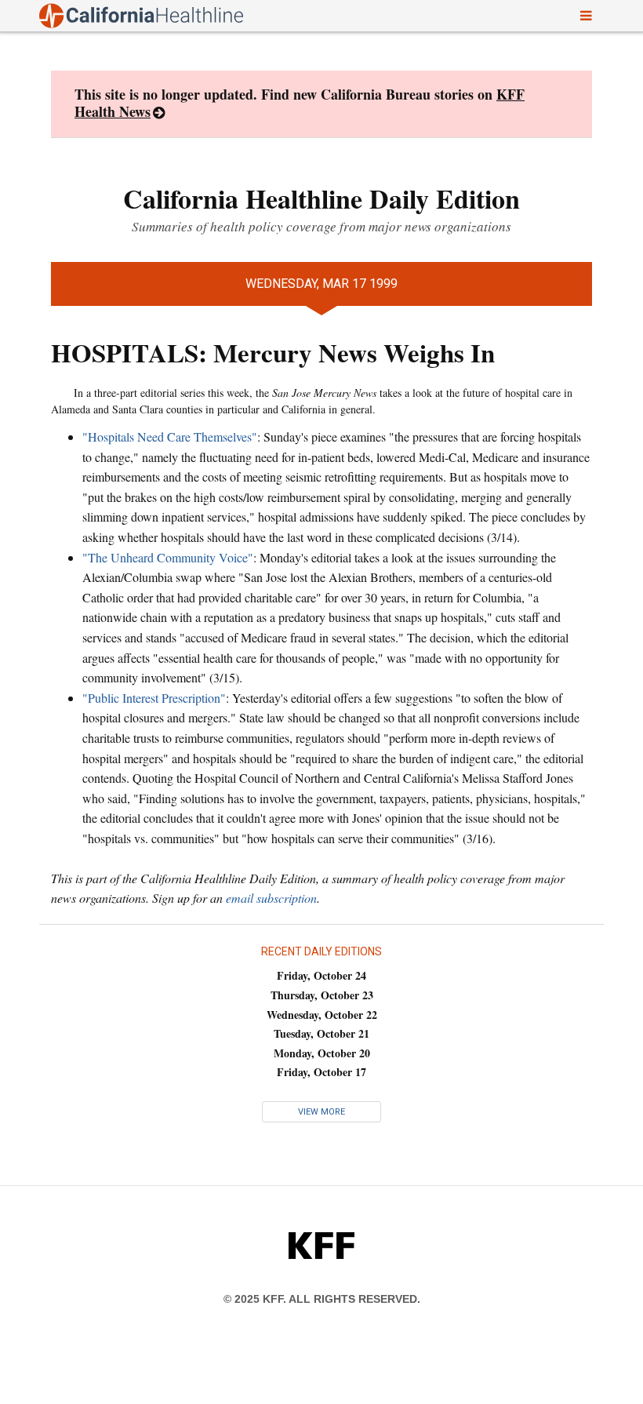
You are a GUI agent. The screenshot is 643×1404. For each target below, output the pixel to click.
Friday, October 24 (321, 975)
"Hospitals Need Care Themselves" (169, 436)
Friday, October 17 (321, 1072)
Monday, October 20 (322, 1053)
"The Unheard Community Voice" (167, 557)
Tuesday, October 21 (321, 1033)
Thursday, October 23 (322, 995)
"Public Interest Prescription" (154, 697)
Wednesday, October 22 (322, 1014)
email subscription (271, 897)
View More (321, 1112)
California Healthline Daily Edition (321, 198)
